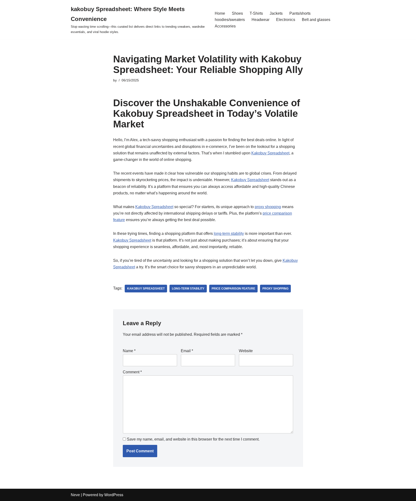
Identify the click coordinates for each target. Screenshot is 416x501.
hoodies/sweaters (230, 20)
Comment (132, 372)
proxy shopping (268, 207)
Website (246, 351)
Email (187, 351)
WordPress (113, 495)
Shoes (237, 13)
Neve (75, 495)
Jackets (276, 13)
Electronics (285, 20)
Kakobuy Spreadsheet (270, 153)
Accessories (225, 26)
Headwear (260, 20)
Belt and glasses (316, 20)
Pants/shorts (300, 13)
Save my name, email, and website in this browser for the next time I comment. (193, 439)
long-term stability (229, 233)
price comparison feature (233, 288)
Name (129, 351)
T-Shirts (256, 13)
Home (220, 13)
